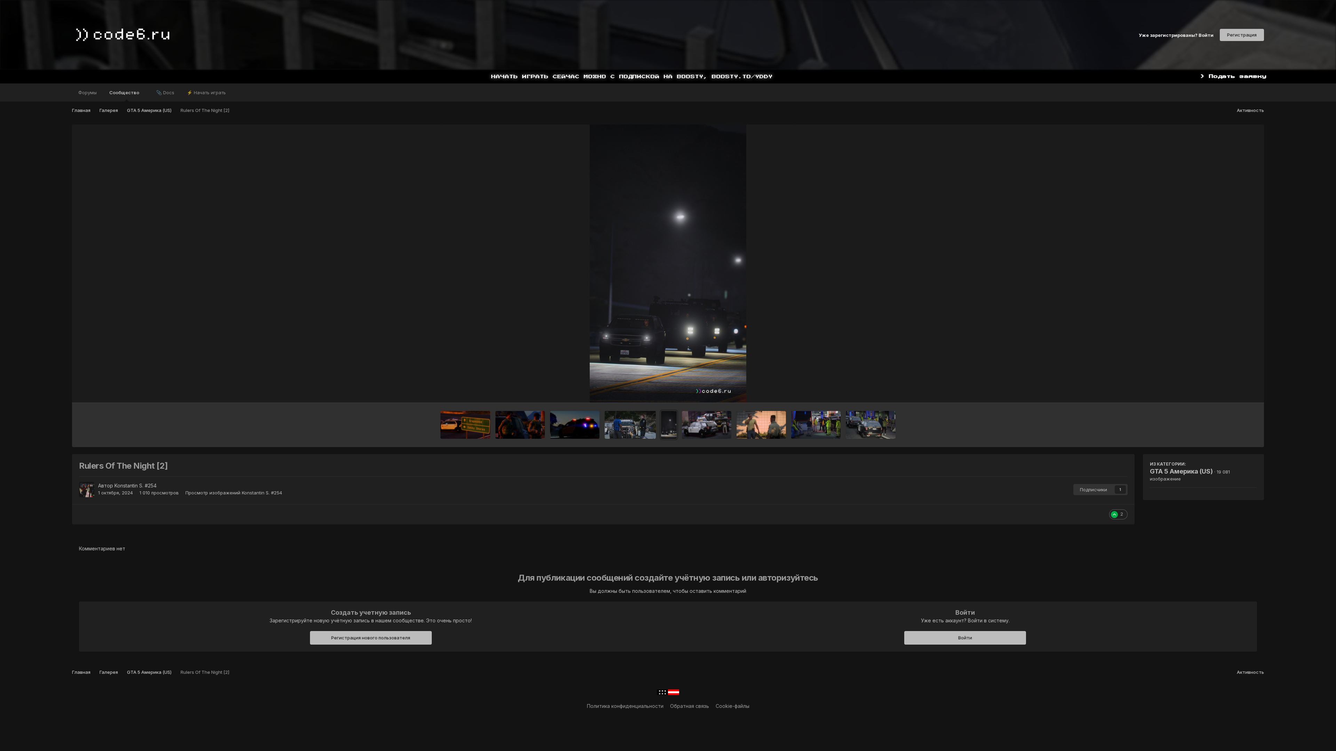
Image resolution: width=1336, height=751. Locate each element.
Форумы (87, 92)
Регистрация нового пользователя (370, 637)
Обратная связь (689, 706)
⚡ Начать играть (206, 92)
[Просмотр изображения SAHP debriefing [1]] (870, 425)
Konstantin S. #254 (135, 485)
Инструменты (1232, 390)
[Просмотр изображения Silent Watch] (574, 425)
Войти (965, 637)
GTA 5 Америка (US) (1181, 471)
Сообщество (124, 92)
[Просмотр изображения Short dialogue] (761, 425)
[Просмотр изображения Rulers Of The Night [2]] (669, 425)
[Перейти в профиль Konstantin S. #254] (86, 489)
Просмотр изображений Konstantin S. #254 (233, 492)
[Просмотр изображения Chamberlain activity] (706, 425)
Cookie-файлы (732, 706)
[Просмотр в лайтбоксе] (668, 263)
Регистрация (1242, 35)
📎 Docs (165, 92)
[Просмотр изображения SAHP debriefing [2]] (816, 425)
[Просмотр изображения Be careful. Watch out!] (630, 425)
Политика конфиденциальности (625, 706)
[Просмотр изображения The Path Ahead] (465, 425)
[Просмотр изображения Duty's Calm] (520, 425)
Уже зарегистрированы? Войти (1176, 35)
